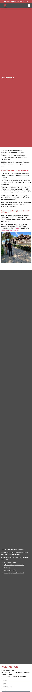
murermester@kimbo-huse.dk (21, 1)
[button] (29, 5)
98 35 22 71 (9, 1)
